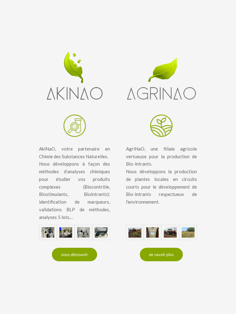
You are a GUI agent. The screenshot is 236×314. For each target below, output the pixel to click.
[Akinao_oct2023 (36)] (48, 232)
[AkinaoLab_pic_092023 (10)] (101, 232)
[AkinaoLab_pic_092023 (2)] (66, 232)
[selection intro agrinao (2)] (170, 232)
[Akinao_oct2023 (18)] (83, 232)
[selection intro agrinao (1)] (135, 232)
